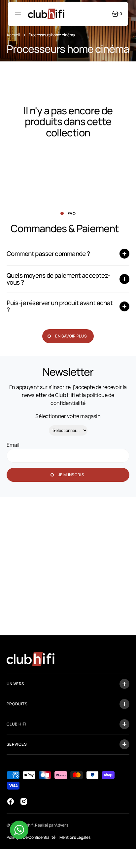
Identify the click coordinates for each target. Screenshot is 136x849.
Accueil (13, 35)
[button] (19, 14)
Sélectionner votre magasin (68, 416)
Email (13, 444)
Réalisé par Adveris (51, 825)
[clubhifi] (46, 13)
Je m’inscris (71, 475)
